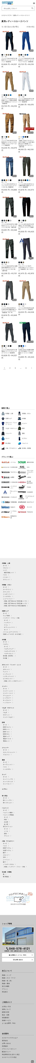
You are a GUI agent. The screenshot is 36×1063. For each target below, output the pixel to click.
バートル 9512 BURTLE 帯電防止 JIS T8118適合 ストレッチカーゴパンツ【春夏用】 (26, 226)
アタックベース (14, 492)
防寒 (23, 428)
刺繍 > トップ (6, 975)
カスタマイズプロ (7, 15)
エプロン (24, 438)
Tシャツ (5, 671)
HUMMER (30, 492)
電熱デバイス (7, 738)
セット (6, 629)
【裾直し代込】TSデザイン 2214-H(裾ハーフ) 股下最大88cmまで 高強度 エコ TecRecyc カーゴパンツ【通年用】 (26, 143)
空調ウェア (9, 418)
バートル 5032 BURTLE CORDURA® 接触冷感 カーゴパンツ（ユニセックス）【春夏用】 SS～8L (9, 310)
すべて (5, 565)
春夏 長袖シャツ (9, 572)
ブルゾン (5, 568)
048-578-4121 (19, 948)
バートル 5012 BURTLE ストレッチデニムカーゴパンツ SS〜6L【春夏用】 (9, 185)
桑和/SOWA (30, 462)
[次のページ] (31, 368)
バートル (13, 462)
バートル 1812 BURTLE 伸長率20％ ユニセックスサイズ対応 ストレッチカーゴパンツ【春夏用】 (9, 143)
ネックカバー (7, 700)
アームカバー (7, 695)
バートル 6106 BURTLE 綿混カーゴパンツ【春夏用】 (26, 308)
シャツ (5, 570)
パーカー (5, 577)
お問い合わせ (6, 1043)
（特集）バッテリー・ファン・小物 (14, 866)
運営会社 (5, 1040)
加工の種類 (5, 986)
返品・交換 (5, 1015)
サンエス (29, 507)
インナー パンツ (8, 693)
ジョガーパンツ (7, 594)
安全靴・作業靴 (26, 448)
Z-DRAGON (14, 482)
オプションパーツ (9, 627)
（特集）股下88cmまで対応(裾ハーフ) (15, 601)
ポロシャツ (6, 669)
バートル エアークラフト (10, 632)
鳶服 (23, 433)
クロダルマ (13, 497)
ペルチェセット (9, 653)
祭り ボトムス (7, 802)
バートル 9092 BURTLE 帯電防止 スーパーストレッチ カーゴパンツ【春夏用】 (9, 351)
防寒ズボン (6, 734)
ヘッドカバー (7, 702)
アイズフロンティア (29, 497)
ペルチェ (5, 644)
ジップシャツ (7, 674)
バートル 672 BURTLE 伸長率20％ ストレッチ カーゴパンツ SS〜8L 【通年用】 (10, 225)
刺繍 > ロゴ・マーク (9, 978)
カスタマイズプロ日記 (9, 1057)
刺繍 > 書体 (6, 983)
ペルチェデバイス (9, 651)
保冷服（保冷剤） (8, 656)
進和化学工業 (13, 516)
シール (6, 831)
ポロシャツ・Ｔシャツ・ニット (11, 423)
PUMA (29, 487)
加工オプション (7, 826)
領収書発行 (5, 1017)
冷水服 (5, 658)
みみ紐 (6, 822)
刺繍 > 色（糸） (7, 980)
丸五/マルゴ (30, 502)
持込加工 (5, 992)
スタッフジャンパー (9, 752)
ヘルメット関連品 (8, 815)
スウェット (6, 579)
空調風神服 (13, 502)
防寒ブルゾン (7, 727)
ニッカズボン (7, 596)
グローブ (5, 855)
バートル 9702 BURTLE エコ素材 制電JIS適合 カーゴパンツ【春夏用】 (26, 185)
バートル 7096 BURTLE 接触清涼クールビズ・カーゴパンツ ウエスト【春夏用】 (26, 60)
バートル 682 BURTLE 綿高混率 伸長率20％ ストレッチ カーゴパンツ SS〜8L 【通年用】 (10, 268)
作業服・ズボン (26, 413)
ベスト (5, 575)
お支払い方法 (6, 1006)
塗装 (5, 833)
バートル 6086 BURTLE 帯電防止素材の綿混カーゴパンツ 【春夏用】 (26, 100)
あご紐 (6, 824)
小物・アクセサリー (11, 448)
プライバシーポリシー (9, 1049)
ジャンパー (9, 433)
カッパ (7, 438)
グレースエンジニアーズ (30, 472)
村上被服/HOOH (30, 482)
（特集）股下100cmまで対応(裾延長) (14, 605)
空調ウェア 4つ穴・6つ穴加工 (12, 634)
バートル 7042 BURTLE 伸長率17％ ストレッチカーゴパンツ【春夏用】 (9, 60)
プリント (6, 836)
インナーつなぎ (7, 717)
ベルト (5, 846)
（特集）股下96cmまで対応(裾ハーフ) (15, 603)
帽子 (4, 852)
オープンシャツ (7, 764)
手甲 (4, 857)
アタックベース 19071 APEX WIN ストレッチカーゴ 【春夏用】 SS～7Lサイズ (26, 268)
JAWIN (29, 477)
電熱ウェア (6, 736)
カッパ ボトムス (8, 781)
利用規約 (5, 1046)
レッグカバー (7, 698)
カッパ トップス (8, 779)
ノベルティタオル (8, 864)
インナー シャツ (8, 691)
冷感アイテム (7, 850)
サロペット (6, 715)
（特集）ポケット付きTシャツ (12, 681)
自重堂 (12, 477)
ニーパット (6, 859)
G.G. (28, 467)
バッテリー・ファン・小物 (11, 618)
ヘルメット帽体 (7, 812)
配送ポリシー (6, 1051)
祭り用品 (8, 443)
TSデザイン (13, 472)
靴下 (4, 862)
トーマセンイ (13, 512)
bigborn (12, 507)
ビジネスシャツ (7, 678)
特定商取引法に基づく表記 (11, 1054)
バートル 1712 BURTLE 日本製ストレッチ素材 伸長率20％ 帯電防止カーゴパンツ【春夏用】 (9, 101)
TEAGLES (30, 512)
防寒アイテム (7, 848)
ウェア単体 (6, 615)
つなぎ (5, 712)
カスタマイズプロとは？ (10, 1038)
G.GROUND (14, 467)
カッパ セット (7, 784)
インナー (24, 423)
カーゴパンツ (7, 589)
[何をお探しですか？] (32, 8)
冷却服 (24, 418)
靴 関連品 (6, 876)
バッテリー (7, 622)
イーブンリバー (13, 487)
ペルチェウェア (9, 649)
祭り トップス (7, 800)
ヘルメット (25, 443)
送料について (6, 1009)
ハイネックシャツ (8, 676)
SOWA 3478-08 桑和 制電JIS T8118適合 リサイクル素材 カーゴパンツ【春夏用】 (26, 352)
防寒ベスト (6, 732)
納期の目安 (5, 1012)
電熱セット (6, 741)
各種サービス (6, 1020)
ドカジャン (6, 754)
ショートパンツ (7, 599)
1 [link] (4, 368)
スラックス (6, 592)
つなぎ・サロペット (11, 428)
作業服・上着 (9, 413)
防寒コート (6, 729)
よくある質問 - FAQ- (9, 1023)
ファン (6, 625)
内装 (5, 819)
